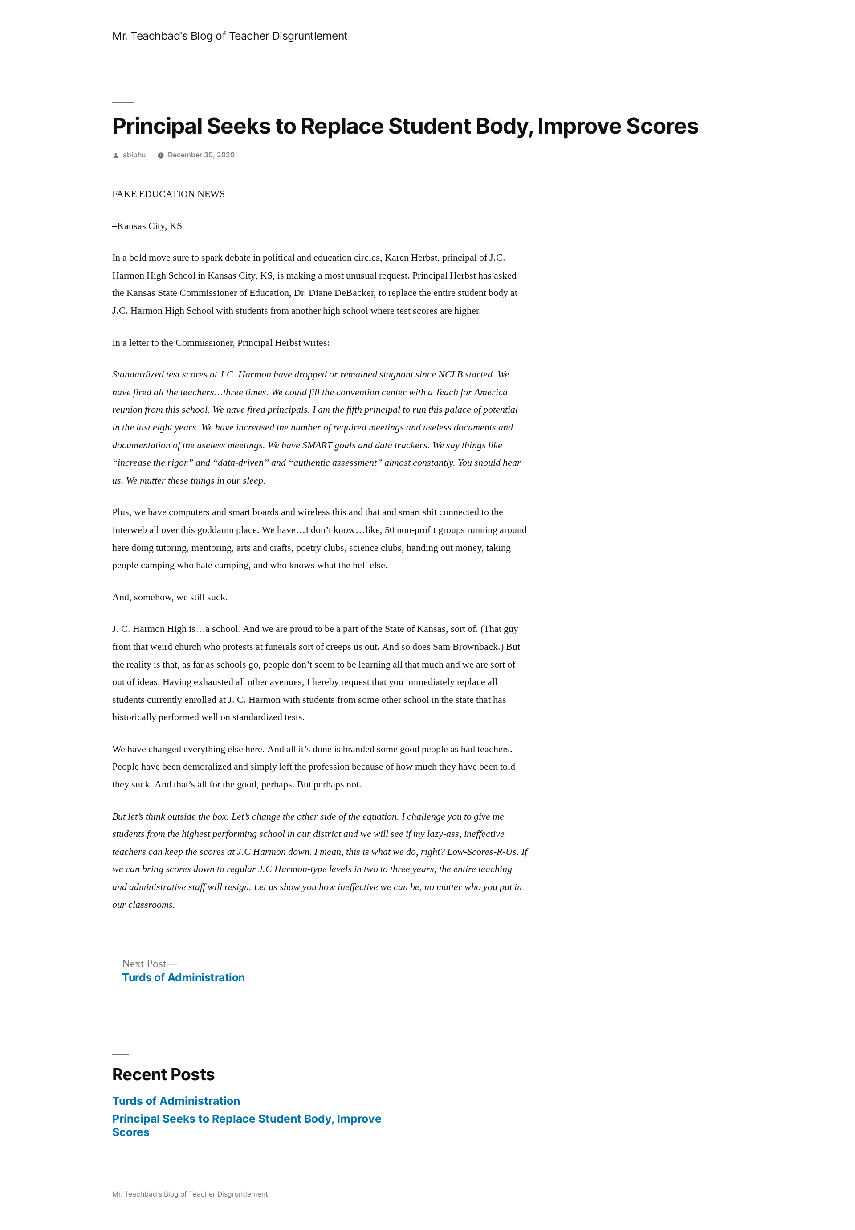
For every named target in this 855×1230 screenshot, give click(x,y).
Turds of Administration (176, 1100)
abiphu (134, 155)
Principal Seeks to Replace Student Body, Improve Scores (247, 1125)
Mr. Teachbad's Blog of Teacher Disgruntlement (230, 35)
